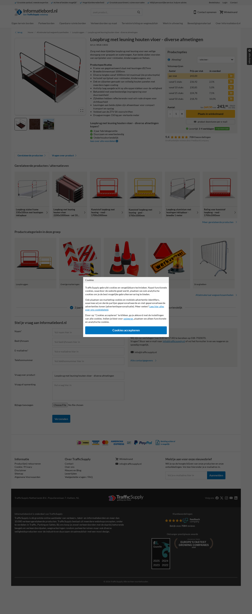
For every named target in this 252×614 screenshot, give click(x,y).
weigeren (128, 318)
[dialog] (126, 307)
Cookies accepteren (126, 330)
